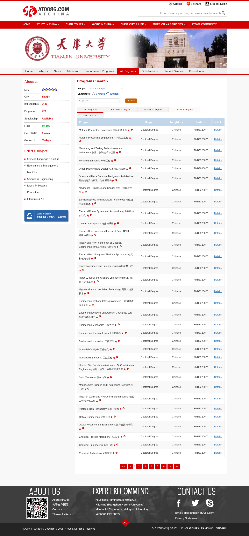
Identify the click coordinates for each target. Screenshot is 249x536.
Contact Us (59, 509)
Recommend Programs (99, 71)
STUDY (174, 528)
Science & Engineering (40, 179)
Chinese (100, 93)
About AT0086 (61, 499)
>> (177, 466)
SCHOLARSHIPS (189, 528)
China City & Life (132, 24)
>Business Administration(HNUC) (115, 499)
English (114, 93)
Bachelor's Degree (121, 109)
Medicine (32, 172)
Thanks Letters (61, 514)
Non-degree (90, 115)
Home (29, 71)
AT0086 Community (204, 24)
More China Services (168, 24)
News (57, 71)
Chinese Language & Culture (43, 159)
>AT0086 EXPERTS (107, 514)
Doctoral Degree (184, 109)
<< (123, 466)
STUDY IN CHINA (46, 24)
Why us (43, 71)
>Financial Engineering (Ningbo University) (121, 509)
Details (218, 129)
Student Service (173, 71)
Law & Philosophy (37, 185)
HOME (26, 24)
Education (33, 192)
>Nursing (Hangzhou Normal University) (119, 504)
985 (43, 126)
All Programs (128, 71)
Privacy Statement (186, 518)
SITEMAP (221, 528)
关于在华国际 (60, 504)
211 (48, 126)
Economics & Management (42, 165)
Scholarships (150, 71)
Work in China (102, 24)
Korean (177, 3)
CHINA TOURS (74, 24)
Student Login (218, 3)
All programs (90, 109)
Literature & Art (35, 199)
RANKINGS (207, 528)
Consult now (196, 71)
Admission (73, 71)
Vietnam (196, 3)
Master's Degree (153, 109)
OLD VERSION (160, 528)
